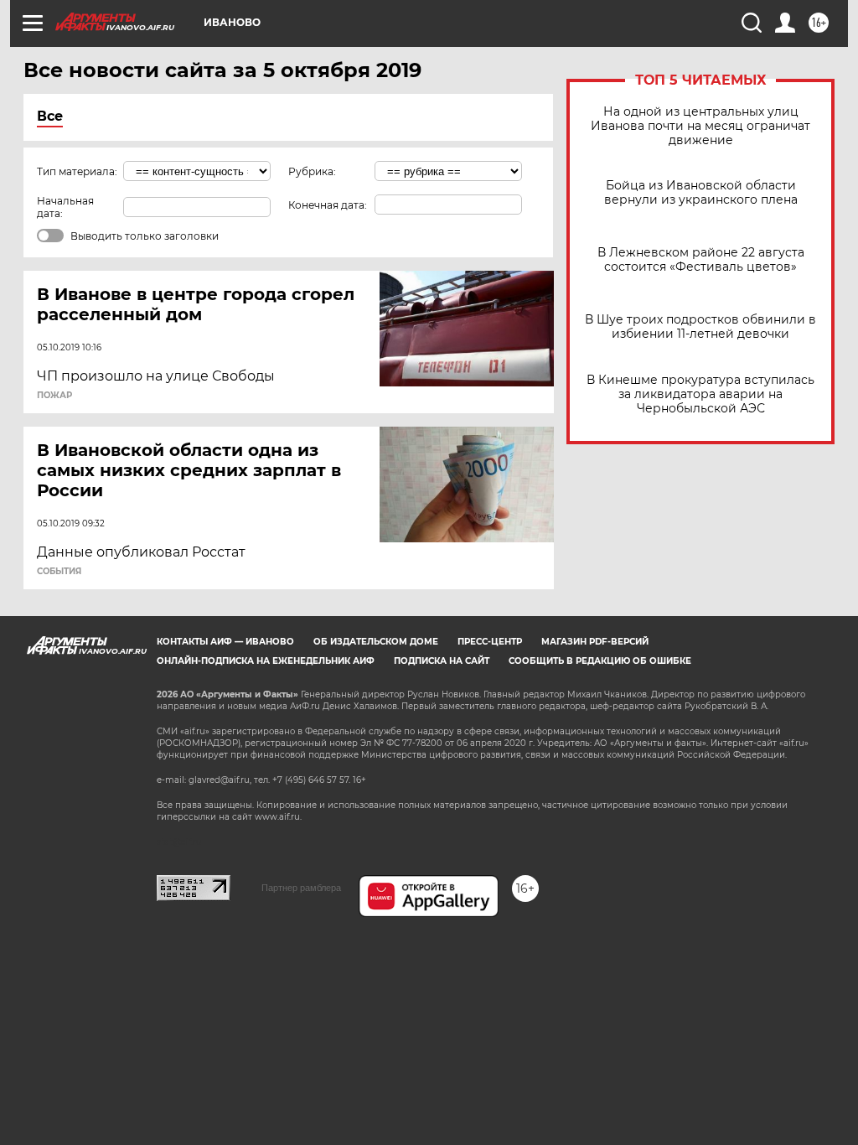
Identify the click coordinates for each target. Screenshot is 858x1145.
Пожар (54, 395)
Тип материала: (77, 171)
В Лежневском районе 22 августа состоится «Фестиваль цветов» (700, 260)
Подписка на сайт (441, 660)
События (59, 571)
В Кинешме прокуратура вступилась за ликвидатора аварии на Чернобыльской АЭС (700, 394)
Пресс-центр (489, 641)
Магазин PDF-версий (595, 641)
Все (50, 116)
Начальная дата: (65, 207)
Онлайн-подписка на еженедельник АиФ (266, 660)
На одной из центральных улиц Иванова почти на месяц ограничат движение (700, 126)
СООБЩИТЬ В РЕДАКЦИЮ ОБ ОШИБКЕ (600, 660)
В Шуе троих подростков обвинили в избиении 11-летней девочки (700, 327)
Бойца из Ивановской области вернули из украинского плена (701, 193)
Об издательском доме (375, 641)
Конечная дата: (327, 205)
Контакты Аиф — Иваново (225, 641)
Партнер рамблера (301, 888)
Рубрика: (312, 171)
